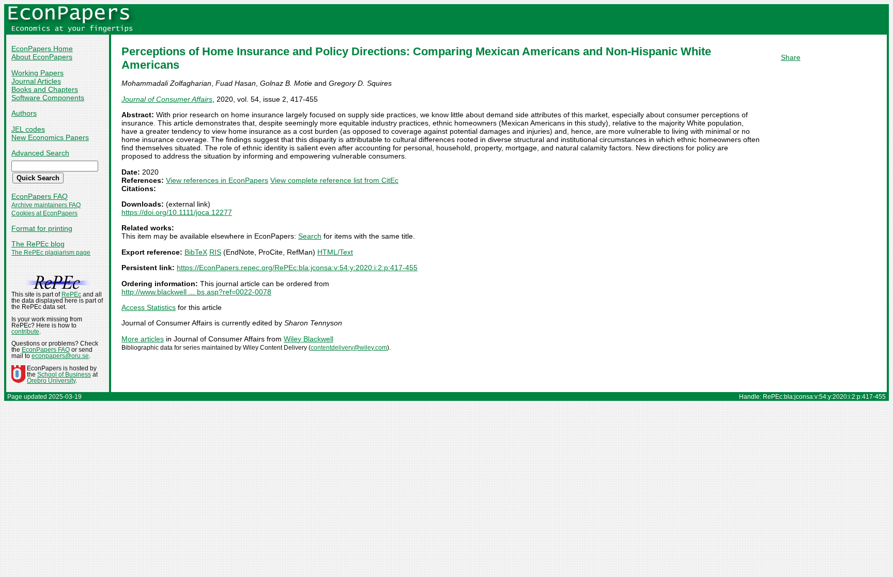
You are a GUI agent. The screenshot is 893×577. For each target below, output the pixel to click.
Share (790, 57)
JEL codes (28, 129)
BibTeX (195, 252)
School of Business (64, 374)
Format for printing (41, 228)
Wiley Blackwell (308, 339)
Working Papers (37, 73)
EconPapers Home (42, 48)
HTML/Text (335, 252)
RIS (215, 252)
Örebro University (51, 381)
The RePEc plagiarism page (50, 252)
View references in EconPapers (217, 180)
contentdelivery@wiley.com (349, 348)
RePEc (71, 294)
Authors (24, 113)
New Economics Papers (50, 137)
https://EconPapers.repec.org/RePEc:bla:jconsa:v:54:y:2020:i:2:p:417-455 (297, 267)
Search (309, 236)
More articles (142, 339)
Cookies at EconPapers (44, 213)
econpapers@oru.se (60, 356)
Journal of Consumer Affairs (166, 99)
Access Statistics (148, 307)
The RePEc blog (38, 244)
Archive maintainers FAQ (46, 205)
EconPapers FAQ (39, 196)
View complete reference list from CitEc (334, 180)
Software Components (47, 97)
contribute (25, 332)
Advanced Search (40, 153)
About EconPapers (41, 57)
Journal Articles (36, 81)
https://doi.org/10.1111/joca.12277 (176, 212)
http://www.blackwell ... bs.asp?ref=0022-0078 (196, 292)
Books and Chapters (44, 89)
